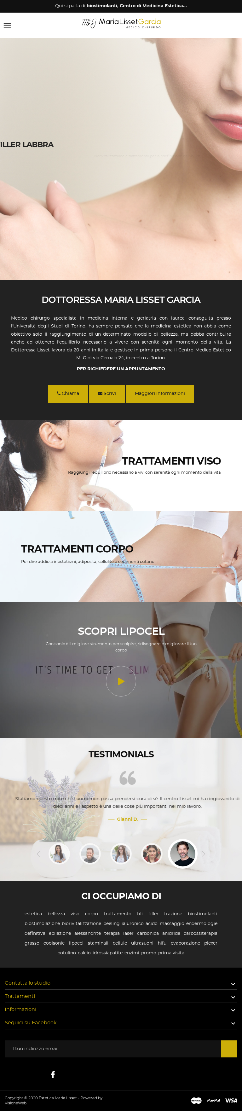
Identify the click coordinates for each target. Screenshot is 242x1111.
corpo (91, 914)
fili (140, 914)
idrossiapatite (108, 953)
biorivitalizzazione (81, 924)
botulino (66, 953)
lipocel (76, 943)
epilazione (60, 933)
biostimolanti (202, 914)
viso (75, 914)
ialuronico (133, 924)
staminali (98, 943)
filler (153, 914)
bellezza (56, 914)
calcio (84, 953)
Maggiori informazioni (160, 393)
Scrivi (109, 393)
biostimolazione (42, 924)
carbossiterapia (200, 933)
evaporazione (185, 943)
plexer (210, 943)
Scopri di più (23, 170)
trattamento (117, 914)
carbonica (148, 933)
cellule (120, 943)
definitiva (35, 933)
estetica (33, 914)
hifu (162, 943)
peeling (111, 924)
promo (148, 953)
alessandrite (87, 933)
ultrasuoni (142, 943)
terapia (112, 933)
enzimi (131, 953)
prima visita (171, 953)
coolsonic (54, 943)
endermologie (201, 924)
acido (152, 924)
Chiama (69, 393)
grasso (32, 943)
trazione (173, 914)
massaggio (172, 924)
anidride (171, 933)
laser (128, 933)
